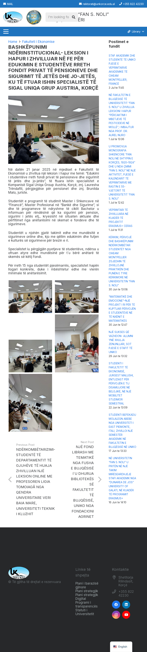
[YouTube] (126, 615)
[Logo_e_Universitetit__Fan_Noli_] (12, 17)
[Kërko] (73, 17)
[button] (6, 31)
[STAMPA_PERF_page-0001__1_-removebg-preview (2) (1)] (34, 17)
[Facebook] (116, 605)
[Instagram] (116, 615)
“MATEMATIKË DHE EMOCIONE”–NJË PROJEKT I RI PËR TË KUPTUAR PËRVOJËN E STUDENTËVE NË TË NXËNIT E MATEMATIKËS (122, 308)
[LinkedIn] (126, 605)
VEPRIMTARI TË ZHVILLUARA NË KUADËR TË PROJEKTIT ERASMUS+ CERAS (120, 217)
